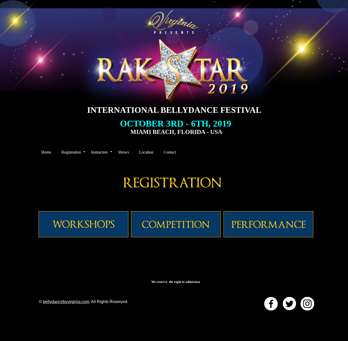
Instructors (99, 152)
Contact (170, 152)
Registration (71, 152)
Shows (123, 152)
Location (146, 152)
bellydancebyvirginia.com (66, 301)
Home (46, 152)
